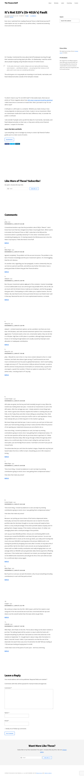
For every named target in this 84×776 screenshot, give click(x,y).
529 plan (11, 17)
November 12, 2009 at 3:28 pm (14, 325)
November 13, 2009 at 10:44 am (15, 401)
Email (7, 721)
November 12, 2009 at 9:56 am (14, 252)
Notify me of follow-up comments (15, 729)
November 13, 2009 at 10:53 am (15, 504)
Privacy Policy (39, 773)
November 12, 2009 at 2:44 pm (14, 280)
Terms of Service (48, 773)
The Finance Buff (11, 3)
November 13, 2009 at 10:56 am (15, 570)
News (27, 15)
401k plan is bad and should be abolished (40, 100)
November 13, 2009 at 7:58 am (14, 353)
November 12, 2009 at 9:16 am (14, 224)
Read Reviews (9, 139)
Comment (8, 688)
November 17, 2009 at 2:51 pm (14, 605)
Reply (7, 243)
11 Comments (33, 15)
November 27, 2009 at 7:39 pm (14, 626)
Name (7, 713)
